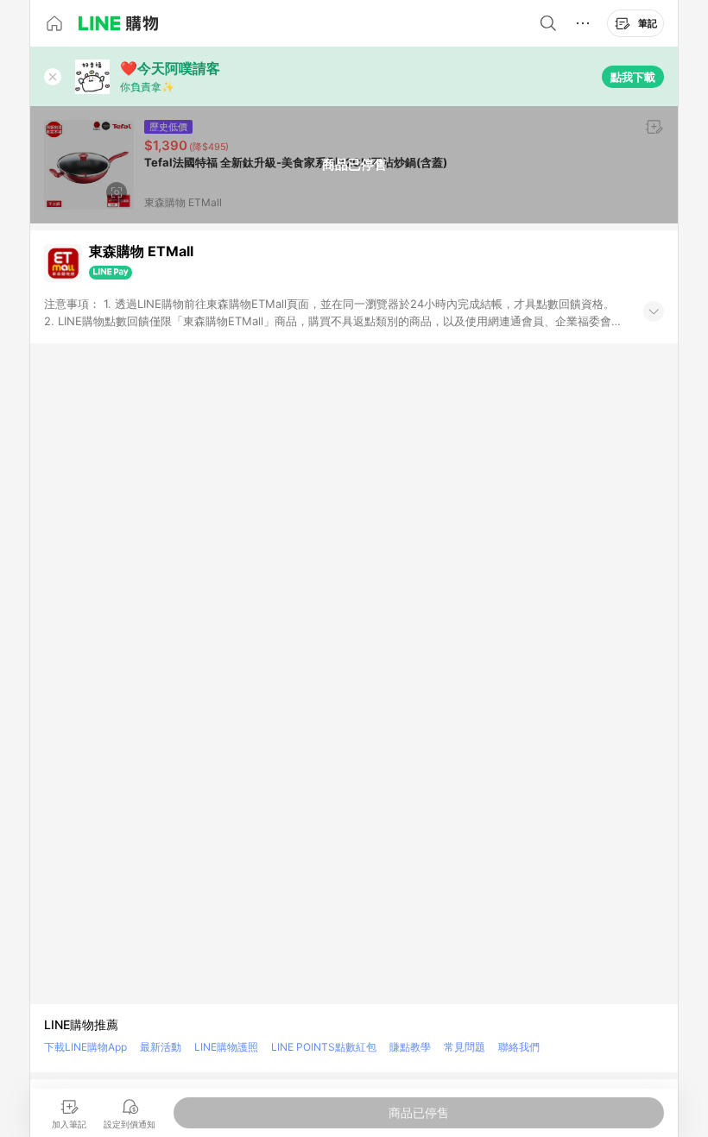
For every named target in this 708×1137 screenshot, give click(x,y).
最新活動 (160, 1046)
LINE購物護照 (226, 1046)
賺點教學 (410, 1046)
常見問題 (464, 1046)
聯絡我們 (519, 1046)
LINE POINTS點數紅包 (323, 1046)
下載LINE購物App (85, 1046)
